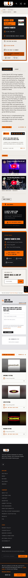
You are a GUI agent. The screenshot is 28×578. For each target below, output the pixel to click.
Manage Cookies (7, 533)
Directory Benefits (8, 508)
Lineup (17, 69)
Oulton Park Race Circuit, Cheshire (15, 36)
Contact (4, 498)
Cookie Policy (6, 530)
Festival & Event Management (11, 511)
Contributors (6, 495)
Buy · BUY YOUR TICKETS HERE (10, 407)
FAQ (3, 519)
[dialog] (14, 570)
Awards (4, 484)
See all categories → (16, 225)
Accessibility (6, 540)
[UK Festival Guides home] (14, 451)
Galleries (5, 481)
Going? (8, 58)
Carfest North (7, 12)
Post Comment (8, 332)
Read (22, 148)
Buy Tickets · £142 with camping (12, 54)
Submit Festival (7, 503)
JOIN (20, 281)
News (3, 476)
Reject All (7, 575)
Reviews (4, 478)
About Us (5, 492)
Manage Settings (6, 571)
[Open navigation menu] (24, 3)
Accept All (20, 575)
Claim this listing (13, 292)
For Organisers (6, 506)
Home (4, 9)
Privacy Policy (6, 527)
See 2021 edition (9, 46)
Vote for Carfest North (14, 222)
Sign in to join (22, 302)
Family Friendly (6, 199)
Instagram (9, 262)
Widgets (4, 516)
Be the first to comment (11, 50)
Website (9, 258)
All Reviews (22, 127)
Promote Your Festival (9, 513)
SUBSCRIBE (23, 556)
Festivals (10, 9)
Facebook (19, 258)
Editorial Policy (7, 538)
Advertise (5, 500)
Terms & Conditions (8, 535)
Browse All (22, 355)
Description (7, 69)
